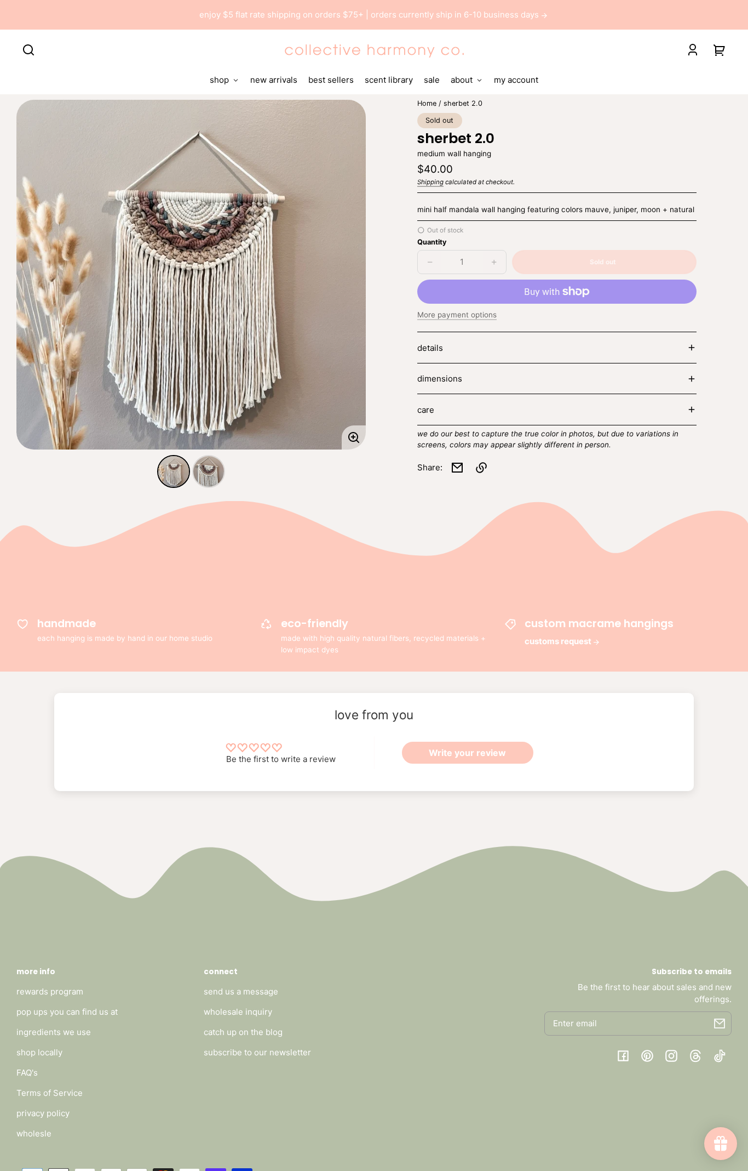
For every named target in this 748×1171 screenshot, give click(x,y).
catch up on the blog (243, 1032)
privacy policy (43, 1113)
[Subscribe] (719, 1023)
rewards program (49, 991)
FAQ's (27, 1072)
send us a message (241, 991)
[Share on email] (457, 468)
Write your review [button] (467, 752)
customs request (559, 641)
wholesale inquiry (238, 1012)
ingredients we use (53, 1032)
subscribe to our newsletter (257, 1052)
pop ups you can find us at (67, 1012)
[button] (28, 50)
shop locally (39, 1052)
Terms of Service (49, 1093)
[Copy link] (481, 468)
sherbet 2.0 (463, 103)
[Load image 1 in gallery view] (173, 471)
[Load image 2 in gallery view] (208, 471)
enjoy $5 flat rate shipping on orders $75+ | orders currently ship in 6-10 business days (370, 14)
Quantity (431, 242)
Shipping (430, 182)
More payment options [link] (457, 314)
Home (426, 103)
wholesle (33, 1133)
